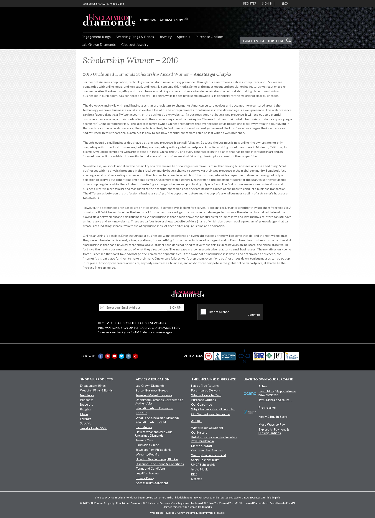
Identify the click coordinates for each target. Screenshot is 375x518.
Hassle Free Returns (205, 385)
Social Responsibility (205, 460)
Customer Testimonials (207, 450)
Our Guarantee (201, 404)
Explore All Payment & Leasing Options (273, 431)
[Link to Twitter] (121, 356)
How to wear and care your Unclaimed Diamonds (153, 433)
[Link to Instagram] (128, 356)
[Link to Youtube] (114, 356)
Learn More (266, 391)
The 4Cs (141, 413)
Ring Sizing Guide (147, 445)
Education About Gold (151, 422)
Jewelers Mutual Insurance (154, 395)
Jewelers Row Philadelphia (153, 449)
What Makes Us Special (207, 427)
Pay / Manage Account (274, 399)
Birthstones (144, 427)
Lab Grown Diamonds (99, 44)
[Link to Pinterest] (107, 356)
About (196, 421)
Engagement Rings (96, 37)
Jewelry (166, 37)
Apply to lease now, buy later (277, 392)
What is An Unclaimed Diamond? (157, 417)
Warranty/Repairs (147, 454)
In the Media (199, 469)
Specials (183, 37)
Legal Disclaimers (147, 473)
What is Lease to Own (206, 395)
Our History (199, 432)
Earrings (85, 419)
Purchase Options (210, 37)
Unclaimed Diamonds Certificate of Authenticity (159, 401)
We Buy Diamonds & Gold (208, 455)
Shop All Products (96, 379)
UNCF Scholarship (203, 464)
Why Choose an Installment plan (213, 409)
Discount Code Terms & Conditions (160, 464)
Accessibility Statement (152, 483)
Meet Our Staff (201, 445)
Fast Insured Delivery (205, 390)
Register (249, 3)
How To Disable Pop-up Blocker (157, 459)
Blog (194, 474)
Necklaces (87, 395)
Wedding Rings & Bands (135, 37)
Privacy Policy (145, 478)
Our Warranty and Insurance (210, 414)
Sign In (267, 3)
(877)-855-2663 (114, 3)
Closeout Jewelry (135, 44)
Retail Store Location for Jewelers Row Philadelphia (214, 439)
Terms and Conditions (151, 468)
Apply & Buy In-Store (273, 416)
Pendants (86, 399)
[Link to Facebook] (100, 356)
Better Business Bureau (152, 390)
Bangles (85, 409)
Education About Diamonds (154, 408)
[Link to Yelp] (135, 356)
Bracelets (86, 404)
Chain (84, 414)
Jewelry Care (144, 440)
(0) (286, 3)
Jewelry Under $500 (93, 428)
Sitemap (196, 478)
